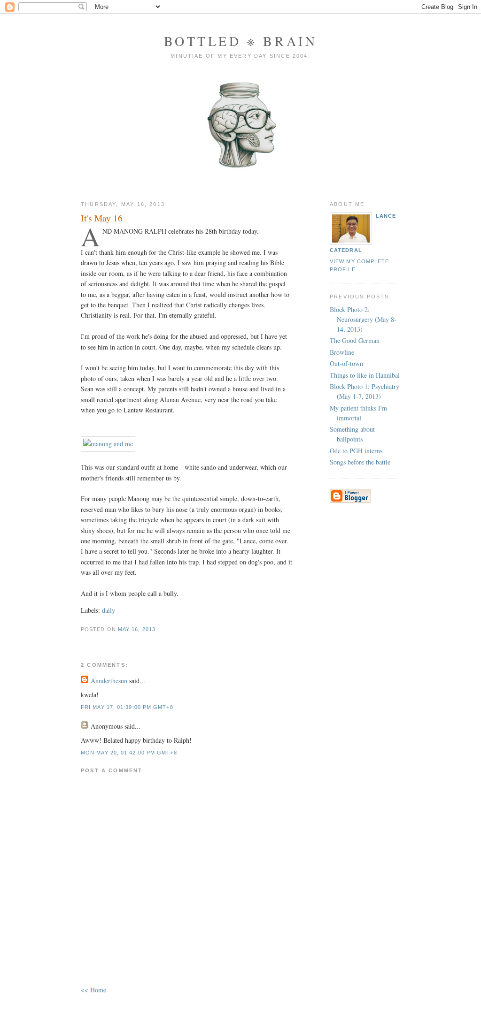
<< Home (93, 989)
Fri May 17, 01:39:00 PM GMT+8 (127, 707)
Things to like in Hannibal (365, 375)
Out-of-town (346, 363)
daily (108, 610)
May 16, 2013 (136, 629)
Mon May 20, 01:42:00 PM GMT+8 (129, 752)
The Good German (355, 340)
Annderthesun (109, 680)
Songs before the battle (360, 461)
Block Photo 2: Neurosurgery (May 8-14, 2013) (363, 319)
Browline (342, 352)
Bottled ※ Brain (241, 41)
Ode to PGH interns (356, 450)
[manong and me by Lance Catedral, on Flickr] (108, 443)
